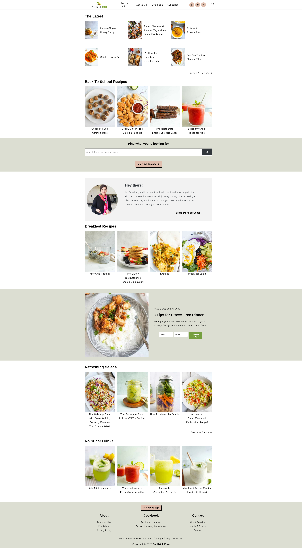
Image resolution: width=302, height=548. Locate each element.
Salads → (207, 432)
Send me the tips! (195, 335)
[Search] (207, 152)
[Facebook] (191, 4)
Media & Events (197, 526)
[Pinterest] (203, 4)
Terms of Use (104, 522)
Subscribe (173, 5)
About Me (141, 5)
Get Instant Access (151, 522)
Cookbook (157, 5)
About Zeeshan (198, 522)
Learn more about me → (189, 212)
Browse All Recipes (199, 73)
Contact (197, 530)
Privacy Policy (104, 530)
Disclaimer (104, 526)
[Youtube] (197, 4)
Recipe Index (124, 4)
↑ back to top (151, 507)
